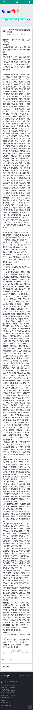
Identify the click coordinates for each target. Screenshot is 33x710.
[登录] (30, 2)
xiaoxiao (9, 34)
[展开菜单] (3, 2)
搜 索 (28, 20)
